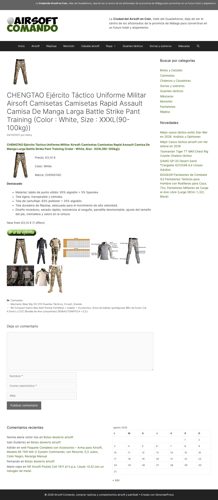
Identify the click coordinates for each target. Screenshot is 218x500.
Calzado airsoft (90, 46)
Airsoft (36, 46)
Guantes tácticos (133, 46)
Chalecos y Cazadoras (175, 80)
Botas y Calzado (171, 70)
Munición (68, 46)
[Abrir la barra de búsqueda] (198, 46)
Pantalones (167, 106)
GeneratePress (164, 494)
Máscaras (184, 46)
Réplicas (51, 46)
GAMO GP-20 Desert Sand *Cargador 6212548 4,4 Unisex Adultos (181, 165)
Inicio (21, 46)
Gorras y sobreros (161, 46)
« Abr (116, 480)
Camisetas (17, 300)
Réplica (165, 112)
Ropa (109, 46)
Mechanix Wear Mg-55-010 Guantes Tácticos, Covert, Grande (46, 304)
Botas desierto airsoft (58, 437)
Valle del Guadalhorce (80, 3)
